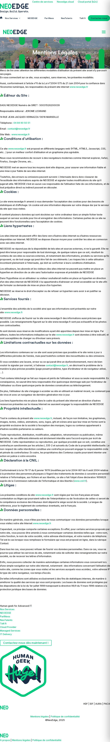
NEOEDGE (32, 18)
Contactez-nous (99, 18)
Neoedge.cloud (65, 1)
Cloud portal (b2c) (88, 1)
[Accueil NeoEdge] (15, 32)
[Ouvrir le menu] (104, 32)
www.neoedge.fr (79, 86)
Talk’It (3, 623)
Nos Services (7, 609)
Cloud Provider (8, 627)
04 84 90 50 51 (21, 122)
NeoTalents (66, 18)
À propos (5, 740)
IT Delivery (6, 634)
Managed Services (10, 630)
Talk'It (82, 18)
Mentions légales (39, 716)
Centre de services (42, 1)
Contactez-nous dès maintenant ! (25, 643)
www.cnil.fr (80, 480)
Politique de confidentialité (65, 716)
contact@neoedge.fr (19, 128)
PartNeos (49, 18)
